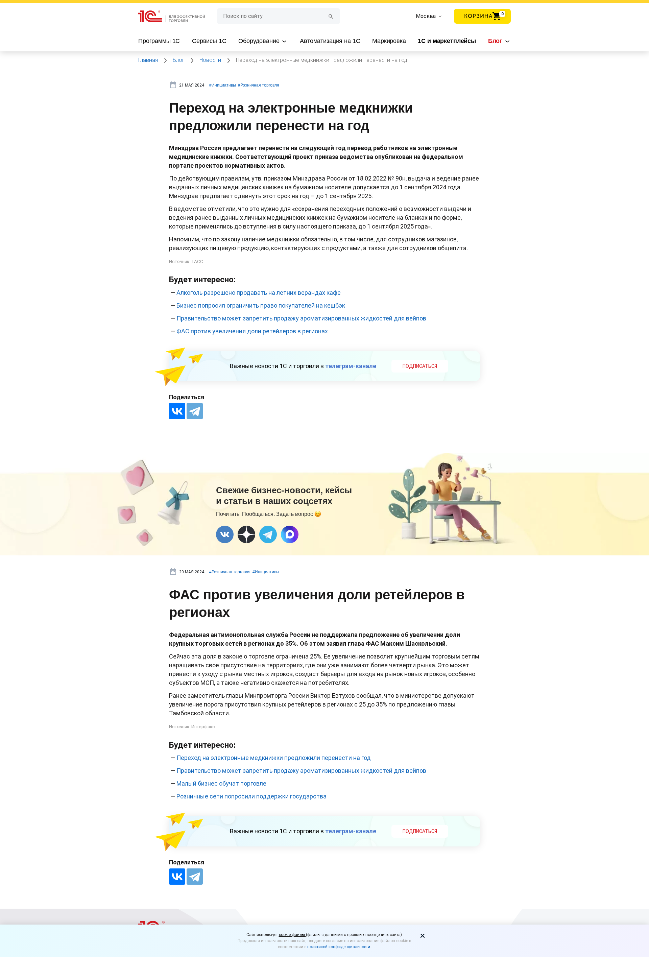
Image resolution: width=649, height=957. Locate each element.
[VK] (225, 534)
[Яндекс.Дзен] (246, 534)
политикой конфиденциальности (338, 946)
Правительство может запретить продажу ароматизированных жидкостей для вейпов (301, 318)
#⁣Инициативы (222, 85)
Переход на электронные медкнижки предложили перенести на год (273, 757)
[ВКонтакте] (177, 411)
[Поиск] (331, 16)
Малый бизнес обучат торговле (221, 783)
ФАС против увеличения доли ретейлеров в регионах (252, 331)
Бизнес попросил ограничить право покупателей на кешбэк (260, 305)
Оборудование (259, 41)
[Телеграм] (268, 534)
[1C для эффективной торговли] (177, 16)
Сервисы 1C (209, 41)
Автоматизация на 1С (330, 41)
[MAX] (289, 534)
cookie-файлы (292, 934)
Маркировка (389, 41)
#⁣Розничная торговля (258, 85)
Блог (496, 41)
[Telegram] (195, 411)
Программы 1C (159, 41)
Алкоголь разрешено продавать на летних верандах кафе (258, 292)
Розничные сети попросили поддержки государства (251, 796)
